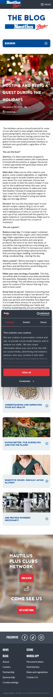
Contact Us (32, 677)
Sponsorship (9, 677)
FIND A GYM (26, 578)
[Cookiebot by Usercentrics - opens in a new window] (37, 314)
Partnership (8, 672)
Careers (7, 666)
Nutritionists (32, 666)
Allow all (26, 372)
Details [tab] (26, 322)
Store (29, 650)
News (6, 650)
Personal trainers (35, 661)
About (6, 661)
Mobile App (32, 656)
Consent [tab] (9, 322)
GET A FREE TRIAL (26, 610)
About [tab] (43, 322)
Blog (5, 656)
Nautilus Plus (34, 107)
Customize (24, 381)
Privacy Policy (8, 693)
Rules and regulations (37, 672)
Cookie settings (11, 682)
